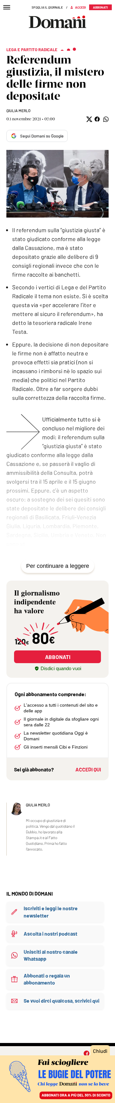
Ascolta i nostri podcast (50, 934)
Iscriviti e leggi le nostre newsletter (51, 911)
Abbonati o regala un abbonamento (47, 978)
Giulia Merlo (18, 110)
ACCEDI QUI (88, 769)
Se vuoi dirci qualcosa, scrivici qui (61, 1001)
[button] (88, 119)
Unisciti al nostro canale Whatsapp (51, 955)
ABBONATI (57, 657)
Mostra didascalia (57, 184)
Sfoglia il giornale (47, 7)
